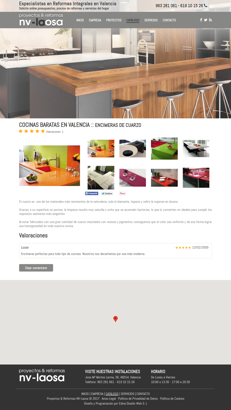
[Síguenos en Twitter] (206, 20)
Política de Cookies (172, 398)
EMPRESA (97, 394)
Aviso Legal (109, 398)
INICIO (85, 394)
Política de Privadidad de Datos (138, 398)
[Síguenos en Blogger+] (210, 20)
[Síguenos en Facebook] (201, 20)
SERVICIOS (127, 394)
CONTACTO (143, 394)
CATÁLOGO (112, 394)
